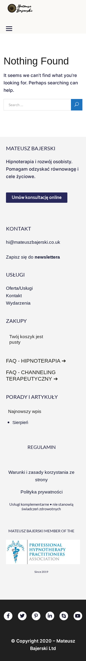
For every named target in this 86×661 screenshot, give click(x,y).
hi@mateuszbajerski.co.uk (33, 242)
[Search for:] (43, 105)
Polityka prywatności (42, 491)
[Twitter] (22, 616)
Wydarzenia (18, 303)
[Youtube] (78, 616)
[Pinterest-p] (36, 616)
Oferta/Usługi (19, 288)
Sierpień (20, 422)
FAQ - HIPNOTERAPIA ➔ (36, 361)
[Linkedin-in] (50, 616)
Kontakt (14, 295)
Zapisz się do (33, 257)
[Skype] (63, 616)
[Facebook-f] (8, 616)
